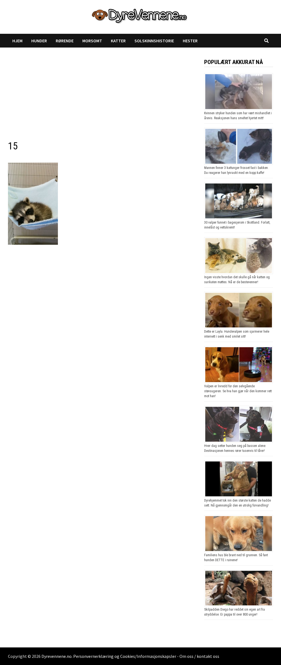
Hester (190, 40)
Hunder (39, 40)
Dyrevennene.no (56, 656)
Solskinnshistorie (154, 40)
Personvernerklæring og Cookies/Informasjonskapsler (124, 656)
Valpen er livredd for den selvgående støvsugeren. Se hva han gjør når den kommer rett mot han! (238, 391)
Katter (118, 40)
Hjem (17, 40)
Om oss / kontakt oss (199, 656)
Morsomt (92, 40)
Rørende (65, 40)
